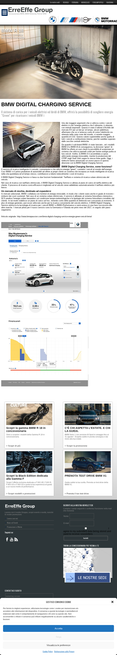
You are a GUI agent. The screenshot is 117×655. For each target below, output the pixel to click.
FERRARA (75, 2)
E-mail (66, 523)
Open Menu (5, 12)
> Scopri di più (13, 446)
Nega (58, 637)
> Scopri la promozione (76, 446)
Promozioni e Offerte (14, 527)
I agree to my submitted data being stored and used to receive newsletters (87, 531)
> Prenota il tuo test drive (77, 493)
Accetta (58, 628)
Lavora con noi (12, 518)
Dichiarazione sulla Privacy (64, 651)
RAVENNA (109, 2)
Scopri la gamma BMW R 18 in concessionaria (26, 429)
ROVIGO (66, 2)
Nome (66, 516)
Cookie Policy (48, 651)
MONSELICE (85, 2)
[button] (112, 601)
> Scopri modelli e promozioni (20, 493)
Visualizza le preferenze (58, 645)
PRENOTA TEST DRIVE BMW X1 (85, 475)
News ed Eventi (12, 522)
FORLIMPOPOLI (98, 2)
